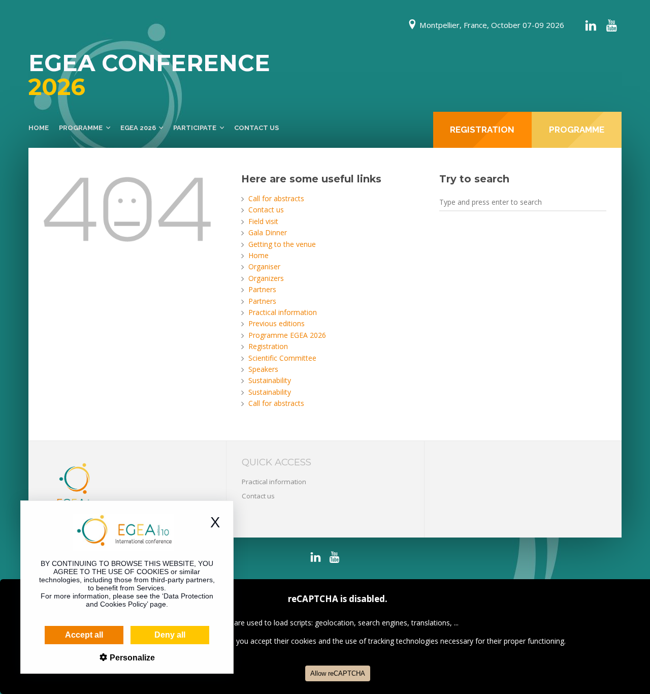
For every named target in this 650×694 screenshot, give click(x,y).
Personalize (131, 657)
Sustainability (269, 380)
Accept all (84, 634)
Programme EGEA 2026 (287, 335)
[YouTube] (611, 25)
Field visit (263, 221)
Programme (81, 128)
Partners (262, 289)
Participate (194, 128)
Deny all (169, 634)
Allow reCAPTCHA (337, 673)
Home (38, 128)
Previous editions (276, 323)
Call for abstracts (276, 198)
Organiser (264, 266)
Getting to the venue (282, 244)
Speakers (263, 369)
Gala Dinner (267, 232)
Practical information (282, 312)
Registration (268, 346)
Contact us (256, 128)
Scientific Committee (282, 358)
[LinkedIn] (590, 25)
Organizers (266, 278)
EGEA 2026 (138, 128)
